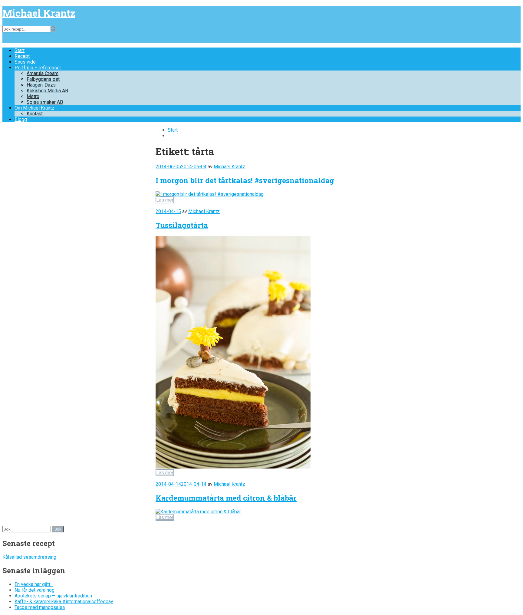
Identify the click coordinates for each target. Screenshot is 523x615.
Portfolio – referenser (38, 68)
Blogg (21, 119)
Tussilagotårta (182, 225)
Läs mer (164, 200)
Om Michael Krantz (34, 108)
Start (20, 50)
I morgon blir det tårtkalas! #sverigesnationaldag (245, 180)
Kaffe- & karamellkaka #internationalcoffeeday (64, 601)
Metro (33, 96)
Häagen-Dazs (41, 85)
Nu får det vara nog (34, 590)
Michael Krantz (38, 12)
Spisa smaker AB (45, 102)
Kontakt (35, 114)
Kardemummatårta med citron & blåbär (226, 498)
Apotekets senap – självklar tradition (53, 596)
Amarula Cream (42, 73)
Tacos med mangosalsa (40, 607)
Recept (22, 56)
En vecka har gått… (34, 584)
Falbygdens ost (43, 79)
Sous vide (25, 62)
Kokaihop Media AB (47, 91)
